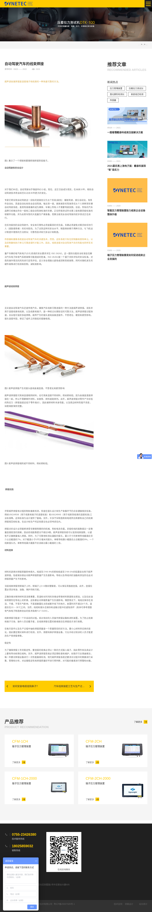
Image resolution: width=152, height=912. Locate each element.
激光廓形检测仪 (117, 94)
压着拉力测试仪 (136, 88)
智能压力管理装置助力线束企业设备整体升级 (126, 212)
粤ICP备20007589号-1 (64, 904)
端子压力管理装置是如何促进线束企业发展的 (126, 257)
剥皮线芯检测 (137, 94)
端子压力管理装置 (21, 743)
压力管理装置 (116, 88)
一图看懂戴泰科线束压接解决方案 (125, 132)
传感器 (113, 100)
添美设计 (129, 904)
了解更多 (138, 722)
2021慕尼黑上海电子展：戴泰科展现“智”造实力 (126, 168)
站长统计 (143, 904)
